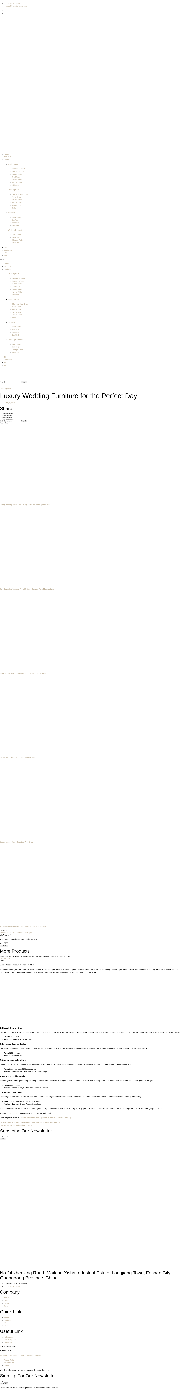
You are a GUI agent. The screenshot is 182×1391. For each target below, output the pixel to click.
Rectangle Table (18, 172)
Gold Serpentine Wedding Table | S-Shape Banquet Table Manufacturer (27, 589)
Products (7, 159)
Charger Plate (17, 240)
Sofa (14, 208)
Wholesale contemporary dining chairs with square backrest (23, 926)
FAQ (5, 253)
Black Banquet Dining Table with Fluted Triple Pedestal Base (23, 673)
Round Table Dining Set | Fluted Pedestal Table (17, 758)
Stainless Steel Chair (20, 194)
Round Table (17, 174)
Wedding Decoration (16, 230)
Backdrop (15, 237)
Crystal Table (17, 180)
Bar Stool (15, 223)
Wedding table (13, 164)
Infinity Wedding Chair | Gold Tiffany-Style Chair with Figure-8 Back (25, 505)
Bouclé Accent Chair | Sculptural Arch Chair (16, 842)
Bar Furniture (13, 213)
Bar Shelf (15, 225)
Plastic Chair (17, 200)
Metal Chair (16, 197)
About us (7, 157)
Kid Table (15, 185)
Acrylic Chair (17, 203)
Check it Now (5, 959)
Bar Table (15, 220)
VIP (5, 255)
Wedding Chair (13, 190)
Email (2, 943)
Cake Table (16, 235)
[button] (91, 260)
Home (6, 154)
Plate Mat (15, 243)
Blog (5, 247)
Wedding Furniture (7, 389)
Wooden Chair (17, 205)
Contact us (8, 250)
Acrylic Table (17, 182)
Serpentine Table (18, 169)
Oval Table (16, 177)
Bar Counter (16, 217)
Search (23, 421)
